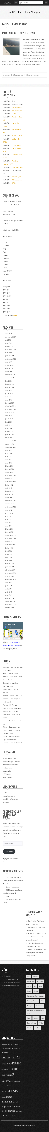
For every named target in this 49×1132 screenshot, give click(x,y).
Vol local (37, 1028)
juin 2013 (8, 453)
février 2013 (9, 466)
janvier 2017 (9, 368)
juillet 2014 (9, 419)
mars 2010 (8, 560)
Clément (7, 75)
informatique (17, 1081)
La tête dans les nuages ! (24, 12)
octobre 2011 (9, 504)
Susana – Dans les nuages (11, 736)
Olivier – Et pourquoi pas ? (12, 727)
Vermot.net (6, 802)
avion (10, 1048)
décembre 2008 (10, 601)
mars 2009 (8, 595)
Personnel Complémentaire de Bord (35, 1012)
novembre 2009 (10, 573)
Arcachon (5, 1049)
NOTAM (9, 1106)
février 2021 (9, 346)
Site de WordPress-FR (11, 985)
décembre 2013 (10, 437)
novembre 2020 (10, 349)
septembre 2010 (10, 545)
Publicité (36, 1018)
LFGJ (13, 1086)
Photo (28, 1018)
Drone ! (8, 896)
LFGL (16, 1086)
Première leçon (17, 107)
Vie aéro (29, 1028)
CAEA (14, 183)
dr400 (4, 1063)
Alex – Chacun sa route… (11, 673)
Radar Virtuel (7, 777)
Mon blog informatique (10, 799)
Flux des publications (11, 979)
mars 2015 (8, 400)
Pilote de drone (17, 180)
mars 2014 (8, 428)
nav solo (15, 1102)
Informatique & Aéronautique (35, 996)
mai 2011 (8, 519)
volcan (15, 1116)
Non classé (39, 1006)
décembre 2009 (10, 570)
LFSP (13, 1090)
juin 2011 (8, 516)
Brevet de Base (17, 135)
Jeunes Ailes (7, 771)
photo (18, 1106)
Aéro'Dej (17, 1048)
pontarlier (10, 1110)
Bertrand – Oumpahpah (10, 683)
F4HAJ (5, 793)
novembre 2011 (10, 500)
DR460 (9, 1064)
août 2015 (8, 390)
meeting (4, 1097)
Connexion (7, 976)
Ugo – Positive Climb (10, 739)
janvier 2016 (9, 387)
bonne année (14, 1053)
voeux (9, 1116)
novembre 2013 (10, 441)
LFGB (9, 1086)
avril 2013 (8, 460)
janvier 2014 (9, 434)
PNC (3, 1111)
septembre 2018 (10, 359)
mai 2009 (8, 589)
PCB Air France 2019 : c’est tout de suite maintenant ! (36, 936)
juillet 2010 (9, 548)
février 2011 (9, 529)
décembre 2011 (10, 497)
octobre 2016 (9, 378)
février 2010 (9, 563)
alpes (16, 1044)
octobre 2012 (9, 478)
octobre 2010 (9, 541)
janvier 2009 (9, 598)
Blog (40, 986)
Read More (35, 64)
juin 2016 (8, 381)
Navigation (30, 1006)
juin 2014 (8, 422)
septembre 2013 (10, 447)
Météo (42, 1001)
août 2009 (8, 582)
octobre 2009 (9, 576)
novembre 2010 (10, 538)
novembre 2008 (10, 604)
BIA (35, 986)
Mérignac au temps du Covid (18, 33)
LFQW (20, 1086)
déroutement (5, 1069)
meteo (9, 1096)
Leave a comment (33, 75)
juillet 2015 (9, 393)
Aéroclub (35, 976)
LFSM (7, 1092)
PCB (13, 1106)
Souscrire (9, 851)
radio (17, 1111)
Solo (43, 1018)
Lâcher (14, 114)
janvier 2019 (9, 356)
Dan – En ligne (8, 686)
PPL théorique (17, 110)
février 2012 (9, 491)
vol (12, 1116)
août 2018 (8, 362)
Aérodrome (30, 981)
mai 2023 (8, 340)
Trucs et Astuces (31, 1023)
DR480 (16, 1063)
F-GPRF (13, 1069)
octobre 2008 (9, 607)
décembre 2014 (10, 406)
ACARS (4, 1044)
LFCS (4, 1085)
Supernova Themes (28, 1125)
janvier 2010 (9, 567)
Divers (29, 991)
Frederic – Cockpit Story (11, 711)
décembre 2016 (10, 371)
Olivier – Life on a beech (11, 730)
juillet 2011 (9, 513)
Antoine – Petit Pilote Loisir (12, 676)
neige (4, 1106)
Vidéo (41, 1023)
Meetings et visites (32, 1001)
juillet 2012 (9, 485)
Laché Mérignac (17, 167)
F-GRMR (9, 1075)
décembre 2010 (10, 535)
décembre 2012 (10, 472)
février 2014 (9, 431)
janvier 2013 (9, 469)
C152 (4, 1057)
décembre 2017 (10, 365)
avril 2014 (8, 425)
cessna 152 (13, 1057)
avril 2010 (8, 557)
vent (20, 1111)
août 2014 (8, 415)
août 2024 (8, 334)
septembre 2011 (10, 507)
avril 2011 (8, 523)
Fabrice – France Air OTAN (12, 695)
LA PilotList (7, 774)
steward (15, 315)
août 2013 (8, 450)
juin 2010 (8, 551)
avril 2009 (8, 592)
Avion (29, 986)
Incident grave (16, 177)
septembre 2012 (10, 482)
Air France (40, 981)
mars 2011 (8, 526)
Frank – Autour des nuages (12, 708)
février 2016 (9, 384)
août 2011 (8, 510)
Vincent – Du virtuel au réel (12, 743)
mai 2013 (8, 456)
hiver (11, 1081)
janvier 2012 (9, 494)
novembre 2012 (10, 475)
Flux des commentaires (12, 982)
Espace (36, 991)
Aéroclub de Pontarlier (10, 764)
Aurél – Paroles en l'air (10, 680)
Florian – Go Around (10, 705)
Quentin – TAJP (8, 733)
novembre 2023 (10, 337)
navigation (7, 1101)
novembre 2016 (10, 374)
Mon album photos (9, 796)
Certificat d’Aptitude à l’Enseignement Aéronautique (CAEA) (13, 880)
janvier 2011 (9, 532)
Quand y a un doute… (13, 887)
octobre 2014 (9, 412)
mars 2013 (8, 463)
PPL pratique (16, 145)
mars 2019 (8, 352)
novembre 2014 (10, 409)
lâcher (19, 1092)
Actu (28, 976)
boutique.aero (7, 768)
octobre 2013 (9, 444)
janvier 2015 (9, 403)
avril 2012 (8, 488)
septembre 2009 (10, 579)
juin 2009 (8, 586)
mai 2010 (8, 554)
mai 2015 (8, 397)
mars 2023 (8, 343)
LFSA (3, 1092)
